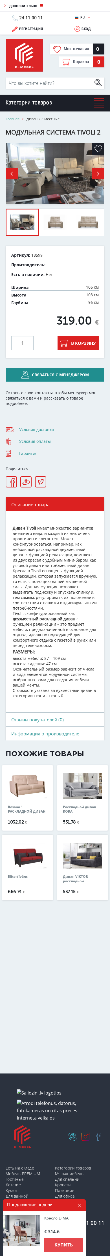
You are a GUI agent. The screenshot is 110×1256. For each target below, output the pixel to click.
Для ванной (17, 1196)
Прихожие (64, 1190)
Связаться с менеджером (60, 374)
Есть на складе (20, 1168)
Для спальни (67, 1179)
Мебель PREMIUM (23, 1173)
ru (83, 17)
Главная (12, 119)
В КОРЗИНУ (83, 343)
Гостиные (15, 1179)
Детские (13, 1184)
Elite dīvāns (18, 876)
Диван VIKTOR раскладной (75, 878)
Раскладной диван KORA (79, 809)
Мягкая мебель (69, 1173)
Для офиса (65, 1196)
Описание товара (30, 505)
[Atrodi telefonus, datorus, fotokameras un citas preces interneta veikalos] (57, 1111)
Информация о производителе (45, 734)
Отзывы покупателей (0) (37, 720)
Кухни (11, 1190)
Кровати (63, 1184)
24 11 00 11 (31, 17)
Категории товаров (73, 1168)
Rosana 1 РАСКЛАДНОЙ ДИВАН (26, 809)
